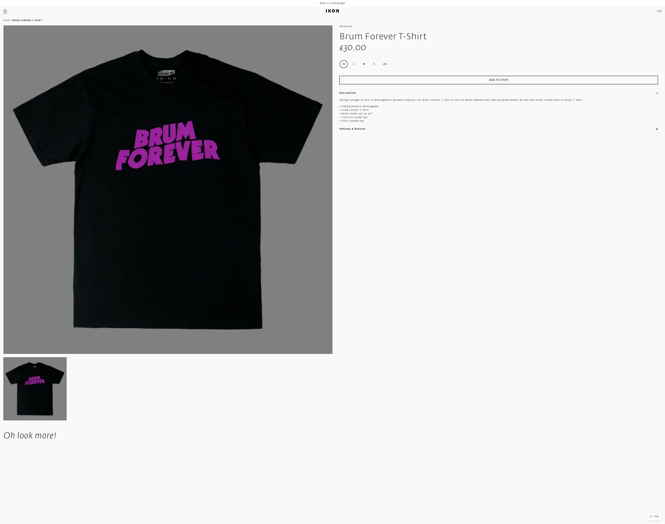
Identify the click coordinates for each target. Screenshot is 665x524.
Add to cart (499, 80)
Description (347, 93)
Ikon (6, 21)
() (659, 11)
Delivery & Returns (352, 129)
